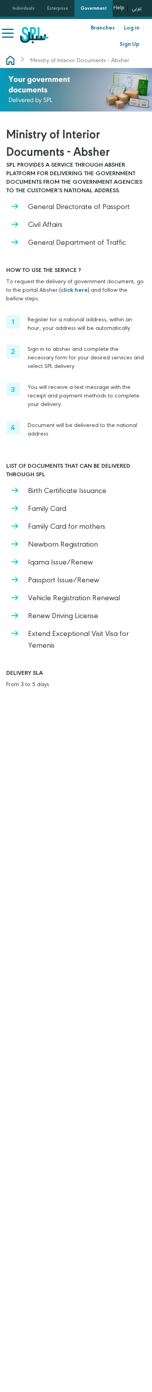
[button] (9, 33)
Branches (103, 27)
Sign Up (130, 44)
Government (93, 8)
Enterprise (57, 8)
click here (74, 290)
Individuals (23, 8)
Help (118, 7)
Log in (132, 27)
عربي (137, 8)
